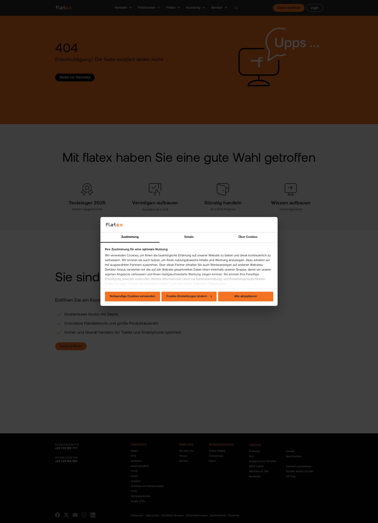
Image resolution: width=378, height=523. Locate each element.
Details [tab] (189, 237)
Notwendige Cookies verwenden (132, 296)
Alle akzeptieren (245, 296)
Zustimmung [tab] (130, 237)
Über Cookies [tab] (248, 237)
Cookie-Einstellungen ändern (186, 296)
